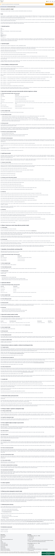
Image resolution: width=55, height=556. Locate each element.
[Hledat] (49, 1)
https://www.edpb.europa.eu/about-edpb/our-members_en (35, 521)
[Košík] (52, 1)
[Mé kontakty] (50, 1)
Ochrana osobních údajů (4, 544)
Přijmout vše (48, 552)
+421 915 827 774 (31, 536)
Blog (1, 540)
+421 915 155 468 (31, 545)
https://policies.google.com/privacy (39, 362)
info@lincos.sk (31, 539)
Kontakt (2, 541)
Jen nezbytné (48, 554)
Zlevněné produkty (49, 4)
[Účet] (54, 1)
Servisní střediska (3, 547)
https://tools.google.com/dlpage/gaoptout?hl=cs (17, 353)
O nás (1, 538)
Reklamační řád (3, 546)
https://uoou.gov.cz (6, 517)
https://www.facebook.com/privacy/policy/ (27, 371)
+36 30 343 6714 (31, 546)
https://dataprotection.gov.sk (7, 511)
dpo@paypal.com (33, 230)
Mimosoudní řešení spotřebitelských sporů (7, 539)
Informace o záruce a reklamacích (5, 550)
